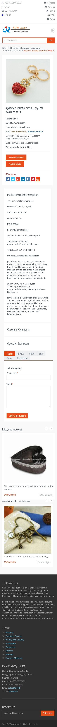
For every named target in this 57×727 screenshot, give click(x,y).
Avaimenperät (36, 48)
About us (9, 632)
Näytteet (51, 2)
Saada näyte (47, 493)
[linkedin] (23, 179)
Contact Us (10, 647)
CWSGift (5, 48)
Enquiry (10, 353)
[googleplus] (18, 179)
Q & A (31, 353)
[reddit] (38, 179)
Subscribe (47, 713)
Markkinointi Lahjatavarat (19, 48)
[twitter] (13, 179)
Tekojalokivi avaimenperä (13, 50)
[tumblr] (28, 179)
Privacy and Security (14, 639)
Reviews (21, 353)
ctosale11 (13, 691)
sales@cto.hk (14, 687)
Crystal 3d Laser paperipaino (24, 556)
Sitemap (9, 654)
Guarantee (10, 643)
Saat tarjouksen (16, 157)
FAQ (53, 15)
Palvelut (51, 6)
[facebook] (8, 179)
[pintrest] (33, 179)
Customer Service (13, 636)
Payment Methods (13, 658)
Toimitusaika (22, 358)
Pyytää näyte (15, 163)
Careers (9, 650)
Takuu (52, 10)
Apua (52, 19)
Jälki (41, 353)
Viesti (10, 384)
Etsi (50, 40)
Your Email (12, 372)
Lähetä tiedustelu (17, 415)
